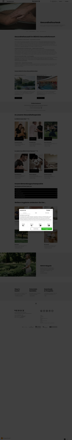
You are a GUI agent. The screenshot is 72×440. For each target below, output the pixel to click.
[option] (66, 439)
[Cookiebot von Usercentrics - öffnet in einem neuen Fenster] (47, 210)
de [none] (64, 439)
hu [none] (67, 439)
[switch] (32, 225)
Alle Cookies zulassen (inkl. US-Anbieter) (47, 229)
